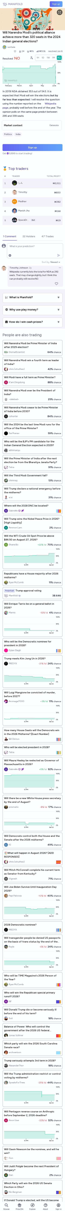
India (18, 134)
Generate (54, 125)
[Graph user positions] (31, 57)
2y (30, 267)
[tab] (10, 237)
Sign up (56, 4)
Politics (8, 134)
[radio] (38, 58)
